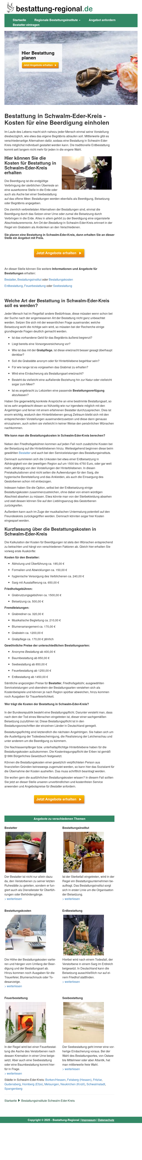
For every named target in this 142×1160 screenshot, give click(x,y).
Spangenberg (13, 1088)
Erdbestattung (13, 286)
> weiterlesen (13, 899)
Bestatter (10, 279)
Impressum (88, 1120)
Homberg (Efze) (32, 1084)
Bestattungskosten (61, 279)
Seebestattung (62, 286)
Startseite (19, 20)
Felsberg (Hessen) (79, 1079)
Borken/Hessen (55, 1079)
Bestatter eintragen (26, 25)
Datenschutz (106, 1120)
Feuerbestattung (35, 286)
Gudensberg (12, 1084)
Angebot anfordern (102, 20)
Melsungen (51, 1084)
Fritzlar (97, 1079)
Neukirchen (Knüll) (72, 1084)
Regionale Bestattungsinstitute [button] (56, 20)
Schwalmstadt (96, 1084)
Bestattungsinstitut (29, 279)
